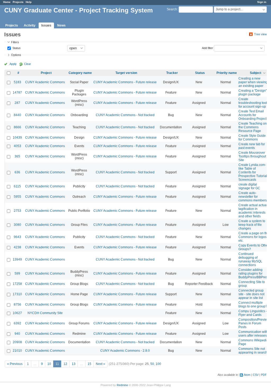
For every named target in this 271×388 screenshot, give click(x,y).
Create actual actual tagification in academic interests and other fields (252, 210)
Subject (255, 73)
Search (172, 9)
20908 (17, 342)
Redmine (122, 385)
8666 (17, 127)
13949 (17, 259)
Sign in (261, 2)
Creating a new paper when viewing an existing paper (253, 82)
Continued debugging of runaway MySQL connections (250, 259)
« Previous (14, 364)
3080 (17, 225)
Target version (126, 73)
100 (158, 364)
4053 (17, 146)
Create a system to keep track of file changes (251, 224)
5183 (17, 82)
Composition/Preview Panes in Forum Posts (253, 323)
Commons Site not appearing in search (252, 350)
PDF (264, 374)
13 (73, 364)
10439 (17, 137)
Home (7, 2)
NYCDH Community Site (45, 313)
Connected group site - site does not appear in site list (251, 294)
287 (17, 103)
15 (89, 364)
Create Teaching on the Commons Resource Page (252, 127)
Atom (247, 374)
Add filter (207, 47)
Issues (46, 25)
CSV (256, 374)
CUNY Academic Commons (45, 82)
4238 (17, 247)
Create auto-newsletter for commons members (252, 196)
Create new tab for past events (251, 146)
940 (17, 334)
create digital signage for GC (249, 186)
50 (152, 364)
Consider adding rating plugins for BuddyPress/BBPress (253, 273)
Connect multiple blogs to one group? (252, 304)
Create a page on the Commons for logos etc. (253, 237)
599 (17, 273)
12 (65, 364)
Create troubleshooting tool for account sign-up (252, 102)
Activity (29, 25)
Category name (80, 73)
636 (17, 172)
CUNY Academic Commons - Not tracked (125, 115)
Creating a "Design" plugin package (252, 92)
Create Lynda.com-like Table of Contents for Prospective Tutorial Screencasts (252, 172)
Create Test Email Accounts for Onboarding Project (252, 115)
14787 (17, 92)
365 (17, 156)
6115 (17, 186)
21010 (17, 350)
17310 (17, 294)
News (61, 25)
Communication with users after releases (253, 333)
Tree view (260, 34)
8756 (17, 304)
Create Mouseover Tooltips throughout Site (252, 156)
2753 (17, 211)
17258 (17, 284)
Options (16, 54)
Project (46, 73)
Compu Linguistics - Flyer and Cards (252, 313)
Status (16, 47)
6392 (17, 323)
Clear (27, 63)
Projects (18, 2)
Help (28, 2)
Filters (15, 42)
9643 (17, 237)
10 (49, 364)
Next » (100, 364)
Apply (13, 63)
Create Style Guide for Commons (252, 137)
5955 (17, 197)
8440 (17, 115)
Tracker (172, 73)
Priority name (226, 73)
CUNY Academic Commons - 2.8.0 (125, 350)
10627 (17, 313)
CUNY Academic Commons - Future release (125, 82)
